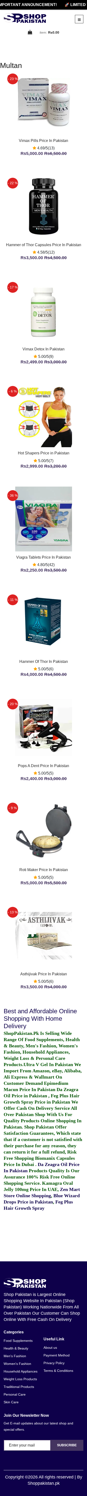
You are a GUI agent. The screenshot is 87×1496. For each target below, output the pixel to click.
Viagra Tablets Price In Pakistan (43, 557)
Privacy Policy (54, 1363)
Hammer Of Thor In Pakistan (43, 661)
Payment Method (57, 1355)
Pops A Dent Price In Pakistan (43, 766)
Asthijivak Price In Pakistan (43, 974)
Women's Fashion (17, 1364)
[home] (25, 18)
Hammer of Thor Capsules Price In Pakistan (43, 245)
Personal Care (15, 1394)
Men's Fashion (15, 1356)
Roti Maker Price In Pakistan (43, 870)
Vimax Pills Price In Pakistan (43, 141)
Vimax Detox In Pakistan (43, 349)
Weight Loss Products (20, 1379)
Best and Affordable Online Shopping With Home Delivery (40, 1019)
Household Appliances (20, 1371)
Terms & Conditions (58, 1371)
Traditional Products (19, 1387)
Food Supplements (18, 1341)
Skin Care (11, 1402)
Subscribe (67, 1445)
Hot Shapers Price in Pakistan (43, 453)
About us (50, 1347)
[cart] (30, 32)
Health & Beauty (16, 1348)
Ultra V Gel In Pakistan (48, 1064)
